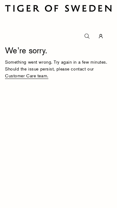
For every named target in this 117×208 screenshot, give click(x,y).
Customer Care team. (26, 75)
